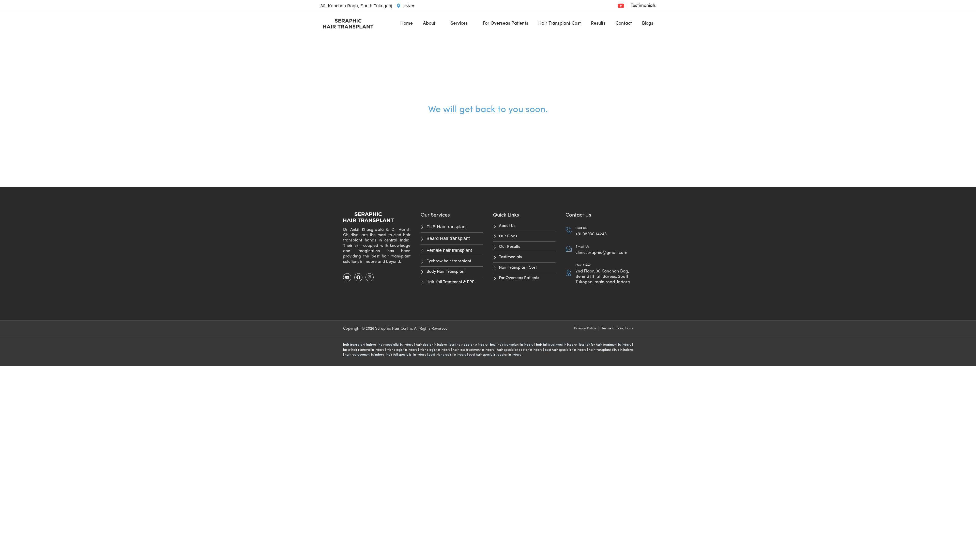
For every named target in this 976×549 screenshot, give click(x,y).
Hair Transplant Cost (559, 23)
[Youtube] (347, 277)
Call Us (581, 228)
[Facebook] (358, 277)
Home (406, 23)
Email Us (582, 247)
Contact (624, 23)
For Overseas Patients (505, 23)
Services (459, 23)
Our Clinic (583, 265)
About (429, 23)
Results (598, 23)
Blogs (647, 23)
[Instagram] (369, 277)
